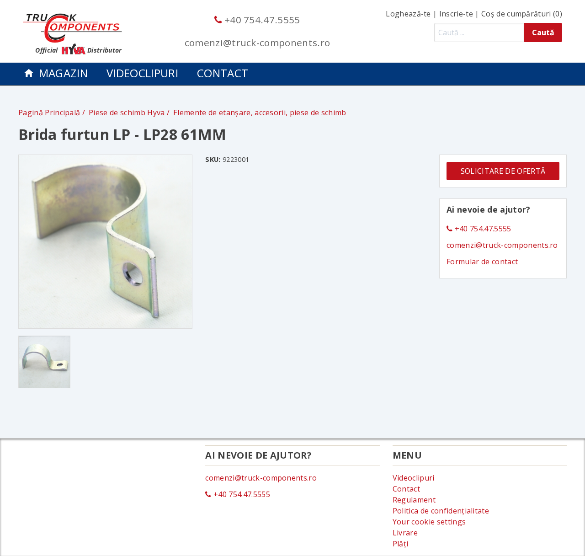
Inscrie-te (456, 14)
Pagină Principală (49, 112)
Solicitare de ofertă (503, 171)
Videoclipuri (142, 72)
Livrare (405, 533)
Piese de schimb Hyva (128, 112)
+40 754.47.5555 (261, 19)
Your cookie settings (429, 522)
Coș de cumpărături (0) (521, 14)
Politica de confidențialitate (441, 511)
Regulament (414, 500)
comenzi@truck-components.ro (257, 42)
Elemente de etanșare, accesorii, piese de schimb (259, 112)
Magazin (63, 72)
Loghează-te (408, 14)
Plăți (401, 544)
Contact (222, 72)
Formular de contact (482, 262)
